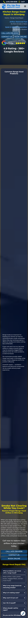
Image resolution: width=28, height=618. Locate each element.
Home (7, 18)
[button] (25, 6)
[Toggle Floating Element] (23, 613)
